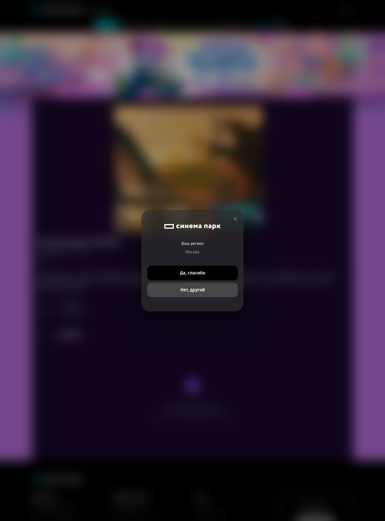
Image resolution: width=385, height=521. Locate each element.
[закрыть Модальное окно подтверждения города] (235, 219)
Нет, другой (192, 289)
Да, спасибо (192, 273)
